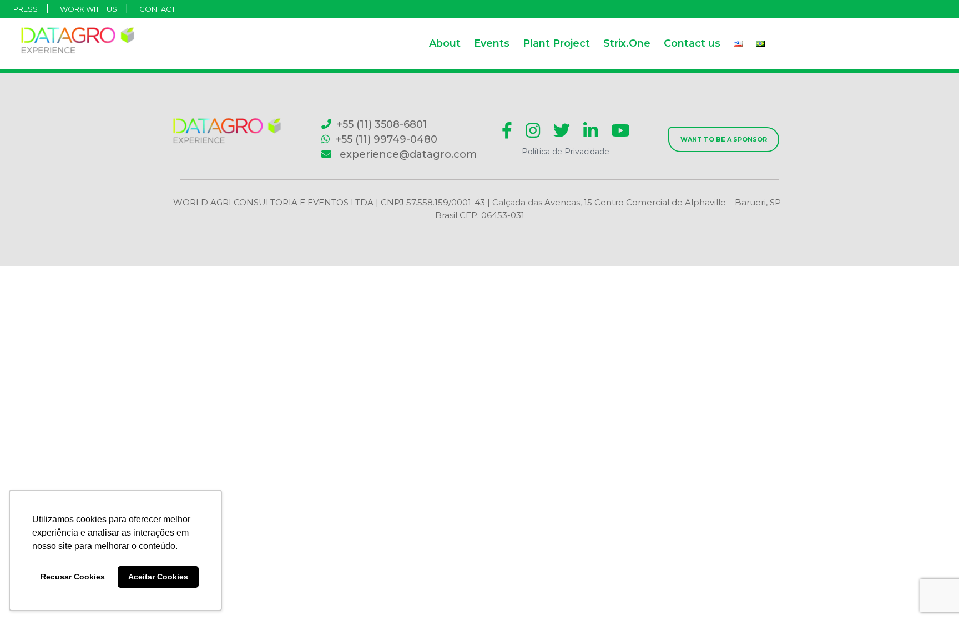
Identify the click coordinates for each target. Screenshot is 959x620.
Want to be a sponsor (723, 139)
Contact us (692, 43)
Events (491, 43)
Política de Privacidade (565, 152)
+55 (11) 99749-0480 (386, 139)
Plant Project (556, 43)
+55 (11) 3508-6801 (382, 124)
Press (25, 8)
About (445, 43)
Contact (157, 8)
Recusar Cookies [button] (73, 576)
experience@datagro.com (407, 154)
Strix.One (626, 43)
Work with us (88, 8)
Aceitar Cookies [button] (158, 576)
